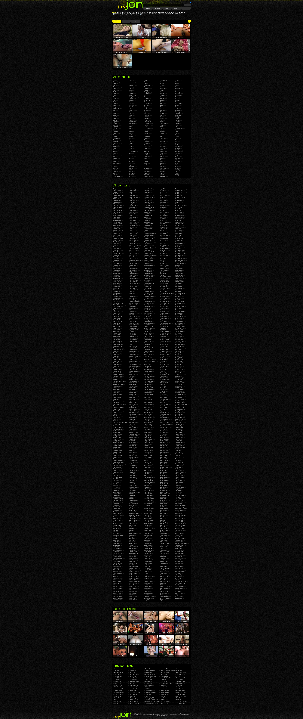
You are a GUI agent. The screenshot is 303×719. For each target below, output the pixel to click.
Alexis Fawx (116, 262)
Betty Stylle (116, 518)
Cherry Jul (132, 298)
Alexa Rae (116, 252)
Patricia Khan (164, 542)
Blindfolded (116, 138)
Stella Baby (178, 391)
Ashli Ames (116, 447)
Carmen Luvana (133, 243)
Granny (146, 108)
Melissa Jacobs (164, 341)
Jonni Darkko (148, 333)
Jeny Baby (147, 280)
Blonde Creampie (181, 12)
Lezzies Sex (164, 699)
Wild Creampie (136, 12)
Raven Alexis (163, 593)
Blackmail (116, 136)
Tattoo (177, 120)
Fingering (131, 166)
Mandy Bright (164, 298)
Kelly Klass (147, 436)
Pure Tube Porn (118, 672)
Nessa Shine (163, 465)
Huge (145, 126)
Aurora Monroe (117, 465)
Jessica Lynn (148, 300)
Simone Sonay (179, 343)
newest (126, 21)
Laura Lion (147, 556)
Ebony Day (132, 698)
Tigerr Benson (179, 482)
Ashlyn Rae (116, 449)
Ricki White (178, 204)
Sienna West (179, 331)
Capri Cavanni (133, 227)
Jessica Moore (148, 301)
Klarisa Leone (148, 490)
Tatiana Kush (179, 436)
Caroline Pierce (133, 250)
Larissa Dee (147, 553)
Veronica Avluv (179, 538)
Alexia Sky (116, 255)
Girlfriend (147, 100)
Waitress (177, 158)
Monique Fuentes (165, 426)
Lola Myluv (163, 233)
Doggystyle (132, 131)
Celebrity (115, 171)
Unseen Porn (118, 690)
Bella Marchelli (117, 507)
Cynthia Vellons (133, 371)
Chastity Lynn (133, 295)
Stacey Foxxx (179, 379)
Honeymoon (147, 123)
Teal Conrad (178, 449)
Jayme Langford (149, 252)
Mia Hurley (163, 359)
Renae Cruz (178, 200)
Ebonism (132, 696)
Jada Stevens (148, 214)
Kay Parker (147, 414)
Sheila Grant (179, 325)
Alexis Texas (117, 270)
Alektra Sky (116, 235)
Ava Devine (116, 480)
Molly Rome (163, 416)
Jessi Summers (148, 290)
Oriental (162, 117)
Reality (162, 155)
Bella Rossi (116, 510)
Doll (130, 133)
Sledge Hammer (180, 353)
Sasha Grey (178, 285)
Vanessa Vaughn (180, 525)
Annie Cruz (116, 412)
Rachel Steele (164, 580)
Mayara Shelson (164, 331)
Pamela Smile (164, 538)
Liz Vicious (163, 220)
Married (146, 175)
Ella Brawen (132, 464)
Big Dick (115, 126)
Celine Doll (132, 277)
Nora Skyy (163, 522)
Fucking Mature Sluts (151, 703)
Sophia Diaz (178, 361)
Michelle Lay (163, 376)
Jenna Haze (147, 263)
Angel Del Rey (117, 356)
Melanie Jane (164, 338)
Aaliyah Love (117, 189)
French (146, 87)
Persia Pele (163, 555)
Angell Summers (118, 384)
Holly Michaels (133, 591)
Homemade (147, 122)
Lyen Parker (163, 270)
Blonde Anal (121, 12)
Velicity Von (178, 535)
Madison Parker (164, 286)
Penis (161, 126)
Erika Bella (132, 489)
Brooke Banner (133, 192)
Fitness (131, 173)
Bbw (114, 113)
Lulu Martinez (164, 262)
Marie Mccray (164, 313)
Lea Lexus (147, 568)
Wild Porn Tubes (119, 692)
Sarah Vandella (179, 281)
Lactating (147, 155)
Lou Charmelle (164, 250)
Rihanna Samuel (180, 205)
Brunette (115, 155)
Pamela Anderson (165, 537)
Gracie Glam (132, 548)
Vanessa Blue (179, 518)
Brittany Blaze (117, 595)
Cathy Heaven (133, 272)
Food (145, 80)
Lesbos (163, 696)
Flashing (131, 175)
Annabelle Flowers (118, 407)
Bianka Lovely (117, 527)
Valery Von (178, 513)
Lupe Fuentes (164, 265)
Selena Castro (179, 301)
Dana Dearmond (133, 383)
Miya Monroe (163, 411)
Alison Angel (116, 286)
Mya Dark (162, 429)
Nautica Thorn (164, 460)
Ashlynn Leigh (117, 452)
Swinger (177, 117)
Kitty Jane (147, 487)
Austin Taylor (117, 472)
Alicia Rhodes (117, 280)
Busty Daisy (132, 204)
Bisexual (115, 131)
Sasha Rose (178, 286)
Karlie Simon (148, 383)
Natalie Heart (163, 449)
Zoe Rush (178, 590)
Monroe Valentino (165, 427)
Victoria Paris (179, 556)
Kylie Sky (147, 522)
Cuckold (131, 107)
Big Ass (115, 120)
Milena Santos (164, 389)
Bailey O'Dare (117, 494)
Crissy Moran (133, 369)
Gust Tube (132, 669)
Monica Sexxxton (165, 421)
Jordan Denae (148, 336)
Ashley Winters (117, 445)
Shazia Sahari (179, 320)
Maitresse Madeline (165, 295)
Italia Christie (148, 202)
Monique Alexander (165, 424)
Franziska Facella (134, 515)
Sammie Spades (180, 260)
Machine (146, 171)
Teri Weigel (178, 460)
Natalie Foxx (163, 447)
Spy (176, 98)
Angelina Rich (117, 379)
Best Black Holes (134, 689)
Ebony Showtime (150, 670)
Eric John (131, 482)
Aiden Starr (116, 219)
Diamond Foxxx (133, 434)
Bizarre (115, 133)
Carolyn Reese (133, 252)
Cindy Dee (132, 333)
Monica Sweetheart (165, 422)
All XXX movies (165, 701)
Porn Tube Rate (134, 674)
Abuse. (166, 715)
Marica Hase (163, 311)
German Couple (117, 13)
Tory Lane (178, 494)
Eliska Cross (132, 462)
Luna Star (162, 263)
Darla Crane (132, 404)
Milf (161, 87)
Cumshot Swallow (178, 13)
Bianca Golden (117, 523)
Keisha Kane (148, 431)
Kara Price (147, 368)
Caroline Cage (133, 247)
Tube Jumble (117, 687)
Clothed (131, 87)
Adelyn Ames (117, 202)
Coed (130, 92)
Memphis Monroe (165, 351)
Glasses (146, 103)
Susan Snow (179, 414)
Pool (161, 136)
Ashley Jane (116, 440)
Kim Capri (147, 475)
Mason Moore (164, 325)
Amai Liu (115, 313)
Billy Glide (116, 532)
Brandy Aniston (117, 553)
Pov (161, 140)
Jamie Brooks (148, 220)
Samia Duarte (179, 257)
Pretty (161, 143)
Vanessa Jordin (179, 523)
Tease (177, 123)
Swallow (177, 113)
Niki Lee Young (164, 490)
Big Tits (115, 128)
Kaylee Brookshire (149, 426)
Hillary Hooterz (133, 583)
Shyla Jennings (179, 328)
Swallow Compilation (119, 15)
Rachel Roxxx (164, 576)
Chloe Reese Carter (134, 313)
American (116, 90)
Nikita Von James (165, 494)
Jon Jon (146, 331)
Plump (161, 135)
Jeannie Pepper (148, 257)
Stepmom (178, 102)
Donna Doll (132, 450)
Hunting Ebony (149, 678)
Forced (146, 83)
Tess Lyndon (179, 462)
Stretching (178, 107)
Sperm (177, 97)
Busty (114, 161)
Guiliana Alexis (133, 551)
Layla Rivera (148, 563)
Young (177, 175)
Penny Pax (163, 548)
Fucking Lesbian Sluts (151, 699)
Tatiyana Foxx (179, 437)
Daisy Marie (132, 379)
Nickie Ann (163, 470)
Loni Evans (163, 240)
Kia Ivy (146, 460)
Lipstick (146, 170)
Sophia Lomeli (179, 364)
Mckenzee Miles (164, 333)
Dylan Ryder (132, 459)
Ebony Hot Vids (134, 703)
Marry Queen (163, 321)
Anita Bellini (116, 389)
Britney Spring (117, 590)
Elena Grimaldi (133, 460)
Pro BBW (179, 676)
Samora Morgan (180, 262)
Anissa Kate (116, 387)
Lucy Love (163, 260)
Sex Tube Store (134, 681)
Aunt (114, 103)
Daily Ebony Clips (134, 692)
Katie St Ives (148, 404)
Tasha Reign (179, 434)
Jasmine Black (148, 235)
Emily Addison (133, 470)
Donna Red (132, 452)
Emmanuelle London (135, 479)
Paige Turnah (163, 535)
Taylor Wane (179, 444)
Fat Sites (147, 696)
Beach (115, 117)
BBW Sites (148, 689)
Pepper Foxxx (164, 550)
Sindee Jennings (180, 346)
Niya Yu (162, 518)
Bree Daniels (117, 560)
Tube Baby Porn (134, 685)
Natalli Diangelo (164, 454)
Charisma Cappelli (134, 280)
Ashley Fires (116, 436)
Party (161, 125)
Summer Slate (179, 407)
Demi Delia (132, 419)
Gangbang (147, 93)
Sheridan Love (179, 326)
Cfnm (114, 173)
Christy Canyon (133, 326)
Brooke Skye (132, 195)
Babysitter (116, 107)
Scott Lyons (178, 298)
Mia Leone (163, 361)
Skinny (177, 83)
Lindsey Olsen (164, 205)
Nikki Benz (163, 497)
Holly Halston (133, 588)
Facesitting (132, 151)
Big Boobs (116, 122)
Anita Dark (116, 396)
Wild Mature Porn (181, 683)
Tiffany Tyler (179, 480)
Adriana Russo (117, 207)
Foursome (147, 85)
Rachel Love (163, 575)
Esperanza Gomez (134, 492)
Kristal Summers (149, 498)
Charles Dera (132, 285)
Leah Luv (147, 573)
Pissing (162, 133)
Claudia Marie (133, 353)
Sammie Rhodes (180, 258)
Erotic (130, 143)
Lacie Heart (147, 533)
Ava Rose (116, 484)
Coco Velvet (132, 358)
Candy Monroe (133, 222)
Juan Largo (147, 339)
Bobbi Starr (116, 543)
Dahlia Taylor (132, 374)
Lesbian (146, 165)
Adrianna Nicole (117, 210)
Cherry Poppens (133, 300)
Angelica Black (117, 374)
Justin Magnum (148, 351)
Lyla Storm (163, 273)
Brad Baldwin (117, 545)
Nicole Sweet (163, 485)
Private (162, 145)
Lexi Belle (147, 585)
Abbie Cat (116, 194)
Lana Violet (147, 545)
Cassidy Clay (133, 265)
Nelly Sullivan (164, 462)
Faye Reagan (132, 507)
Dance (130, 118)
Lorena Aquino (164, 248)
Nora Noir (162, 520)
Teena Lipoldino (179, 454)
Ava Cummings (117, 477)
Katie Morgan (148, 402)
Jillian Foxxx (148, 318)
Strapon (177, 105)
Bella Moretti (116, 508)
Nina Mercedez (164, 515)
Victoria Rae (179, 560)
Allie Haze (116, 290)
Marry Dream (164, 320)
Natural (162, 98)
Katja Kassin (148, 409)
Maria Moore (163, 306)
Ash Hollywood (117, 429)
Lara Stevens (148, 550)
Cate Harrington (133, 270)
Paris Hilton (163, 540)
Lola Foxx (162, 232)
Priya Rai (162, 570)
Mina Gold (163, 394)
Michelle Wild (164, 383)
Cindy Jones (132, 338)
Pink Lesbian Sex (181, 672)
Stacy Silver (178, 387)
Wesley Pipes (179, 575)
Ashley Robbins (117, 442)
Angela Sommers (118, 368)
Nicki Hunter (163, 469)
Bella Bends (116, 505)
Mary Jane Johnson (165, 323)
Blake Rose (116, 533)
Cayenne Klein (133, 273)
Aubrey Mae (116, 457)
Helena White (133, 580)
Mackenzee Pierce (165, 277)
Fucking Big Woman (151, 698)
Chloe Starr (132, 315)
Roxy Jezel (178, 230)
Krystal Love (148, 510)
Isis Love (147, 199)
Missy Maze (163, 406)
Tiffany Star (178, 479)
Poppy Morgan (164, 566)
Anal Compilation (152, 13)
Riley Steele (178, 212)
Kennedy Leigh (148, 454)
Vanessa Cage (179, 520)
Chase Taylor (132, 293)
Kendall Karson (148, 447)
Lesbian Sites (165, 689)
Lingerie (146, 168)
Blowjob (115, 141)
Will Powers (178, 578)
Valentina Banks (180, 505)
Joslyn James (148, 338)
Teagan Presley (179, 445)
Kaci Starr (147, 356)
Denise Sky (132, 421)
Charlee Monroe (133, 283)
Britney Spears (117, 588)
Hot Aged (163, 680)
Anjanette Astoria (118, 401)
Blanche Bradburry (118, 535)
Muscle (162, 97)
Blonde (115, 140)
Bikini (114, 130)
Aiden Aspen (116, 217)
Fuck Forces (117, 681)
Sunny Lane (178, 411)
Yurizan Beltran (179, 586)
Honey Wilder (133, 598)
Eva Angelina (132, 494)
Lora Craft (163, 243)
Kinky (145, 148)
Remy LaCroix (179, 199)
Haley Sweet (132, 556)
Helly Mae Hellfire (134, 581)
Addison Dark (117, 197)
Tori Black (178, 490)
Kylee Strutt (147, 517)
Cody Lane (132, 359)
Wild (176, 168)
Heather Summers (134, 575)
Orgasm (162, 113)
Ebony (130, 140)
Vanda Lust (178, 517)
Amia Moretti (117, 331)
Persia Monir (163, 553)
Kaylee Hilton (148, 427)
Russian (162, 165)
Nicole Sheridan (164, 484)
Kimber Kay (147, 479)
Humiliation (147, 128)
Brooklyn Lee (132, 199)
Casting (115, 168)
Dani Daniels (132, 389)
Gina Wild (131, 540)
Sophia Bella (179, 359)
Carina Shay (132, 228)
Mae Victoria (163, 291)
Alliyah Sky (116, 300)
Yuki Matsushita (180, 583)
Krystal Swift (148, 513)
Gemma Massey (133, 522)
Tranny (177, 136)
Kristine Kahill (148, 503)
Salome (177, 248)
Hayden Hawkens (134, 570)
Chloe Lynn (132, 311)
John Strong (147, 325)
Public (161, 150)
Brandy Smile (117, 555)
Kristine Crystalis (149, 502)
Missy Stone (163, 407)
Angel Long (116, 359)
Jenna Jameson (148, 265)
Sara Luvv (178, 267)
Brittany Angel (117, 593)
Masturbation (163, 80)
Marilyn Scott (164, 315)
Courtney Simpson (134, 366)
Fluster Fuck (180, 669)
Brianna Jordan (117, 573)
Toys (176, 135)
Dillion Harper (133, 442)
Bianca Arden (117, 522)
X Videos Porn (180, 690)
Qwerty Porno (118, 685)
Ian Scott (146, 190)
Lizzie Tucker (164, 225)
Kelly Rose (147, 440)
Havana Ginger (133, 568)
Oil (160, 108)
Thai (176, 126)
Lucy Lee (162, 258)
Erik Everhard (133, 487)
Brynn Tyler (132, 202)
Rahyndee (163, 583)
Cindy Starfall (133, 339)
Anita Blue (116, 392)
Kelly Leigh (147, 437)
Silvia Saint (178, 334)
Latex (145, 158)
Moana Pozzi (163, 412)
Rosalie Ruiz (179, 223)
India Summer (148, 194)
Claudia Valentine (134, 356)
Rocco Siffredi (179, 219)
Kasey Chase (148, 386)
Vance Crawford (180, 515)
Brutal (115, 156)
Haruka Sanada (133, 566)
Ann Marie (116, 402)
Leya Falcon (163, 189)
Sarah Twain (179, 280)
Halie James (132, 560)
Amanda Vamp (117, 316)
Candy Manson (133, 220)
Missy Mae (163, 402)
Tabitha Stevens (180, 422)
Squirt (177, 100)
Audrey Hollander (118, 460)
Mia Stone (163, 369)
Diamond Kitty (133, 437)
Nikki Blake (163, 498)
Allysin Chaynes (118, 303)
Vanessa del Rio (180, 530)
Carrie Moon (132, 255)
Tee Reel (177, 452)
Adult (115, 699)
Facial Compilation (153, 12)
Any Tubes (117, 703)
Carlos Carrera (133, 233)
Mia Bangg (163, 358)
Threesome (178, 128)
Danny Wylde (133, 399)
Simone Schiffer (180, 341)
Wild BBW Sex (180, 681)
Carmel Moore (133, 237)
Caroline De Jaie (133, 248)
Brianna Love (117, 575)
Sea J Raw (178, 300)
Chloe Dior (132, 306)
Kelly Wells (147, 444)
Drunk (130, 138)
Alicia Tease (116, 283)
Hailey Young (132, 555)
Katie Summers (148, 406)
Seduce (162, 171)
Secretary (162, 170)
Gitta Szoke (132, 545)
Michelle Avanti (164, 374)
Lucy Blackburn (164, 255)
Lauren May (147, 558)
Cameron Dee (133, 210)
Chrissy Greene (133, 316)
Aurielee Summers (118, 464)
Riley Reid (178, 210)
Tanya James (179, 427)
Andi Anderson (117, 346)
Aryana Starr (117, 424)
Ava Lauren (116, 482)
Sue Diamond (179, 401)
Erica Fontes (132, 484)
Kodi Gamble (148, 494)
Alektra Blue (116, 233)
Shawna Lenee (179, 316)
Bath (114, 110)
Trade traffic (164, 712)
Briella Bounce (117, 578)
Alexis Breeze (117, 258)
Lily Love (162, 204)
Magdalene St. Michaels (167, 293)
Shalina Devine (179, 311)
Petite (161, 130)
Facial (130, 153)
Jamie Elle (147, 222)
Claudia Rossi (133, 354)
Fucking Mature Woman (168, 670)
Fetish (130, 163)
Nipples (162, 100)
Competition (132, 95)
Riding (161, 161)
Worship (177, 170)
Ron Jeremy (178, 222)
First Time (132, 168)
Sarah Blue (178, 272)
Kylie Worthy (148, 523)
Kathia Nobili (148, 392)
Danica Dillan (132, 392)
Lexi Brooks (147, 588)
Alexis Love (116, 265)
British (115, 153)
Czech (130, 115)
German (146, 97)
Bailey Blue (116, 489)
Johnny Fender (148, 328)
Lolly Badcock (164, 235)
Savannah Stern (180, 293)
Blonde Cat (116, 538)
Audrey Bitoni (117, 459)
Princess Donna (164, 568)
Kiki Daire (147, 472)
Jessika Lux (147, 311)
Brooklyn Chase (133, 197)
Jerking (146, 145)
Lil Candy (162, 197)
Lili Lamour (163, 199)
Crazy (130, 103)
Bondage (115, 145)
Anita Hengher (117, 397)
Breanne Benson (118, 558)
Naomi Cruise (164, 439)
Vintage (177, 153)
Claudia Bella (132, 348)
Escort (130, 145)
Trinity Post (178, 498)
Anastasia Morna (118, 343)
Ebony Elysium (133, 699)
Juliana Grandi (148, 348)
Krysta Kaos (147, 505)
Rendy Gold (178, 202)
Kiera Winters (148, 470)
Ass (114, 100)
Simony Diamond (180, 344)
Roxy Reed (178, 235)
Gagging (146, 92)
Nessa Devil (163, 464)
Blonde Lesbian (162, 12)
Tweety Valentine (180, 502)
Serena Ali (178, 305)
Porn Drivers (117, 683)
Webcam (177, 160)
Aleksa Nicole (117, 232)
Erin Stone (132, 490)
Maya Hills (163, 330)
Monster (162, 93)
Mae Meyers (163, 290)
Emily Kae (132, 472)
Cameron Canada (134, 209)
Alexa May (116, 248)
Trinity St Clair (179, 500)
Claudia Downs (133, 351)
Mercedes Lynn (164, 354)
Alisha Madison (117, 285)
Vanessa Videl (179, 528)
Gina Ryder (132, 538)
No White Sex (149, 681)
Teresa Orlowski (180, 459)
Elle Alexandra (133, 467)
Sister (177, 82)
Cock (130, 90)
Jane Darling (148, 228)
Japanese (147, 141)
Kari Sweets (147, 373)
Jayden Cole (148, 245)
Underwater (178, 145)
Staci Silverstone (180, 383)
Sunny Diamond (180, 409)
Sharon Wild (178, 315)
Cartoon (115, 165)
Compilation (132, 97)
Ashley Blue (116, 432)
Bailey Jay (116, 492)
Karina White (148, 379)
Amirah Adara (117, 333)
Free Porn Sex (165, 703)
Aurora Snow (117, 467)
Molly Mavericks (164, 414)
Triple (176, 138)
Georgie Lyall (132, 525)
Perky (161, 128)
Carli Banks (132, 232)
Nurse (161, 103)
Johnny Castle (148, 326)
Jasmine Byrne (148, 237)
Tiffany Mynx (179, 474)
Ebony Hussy (118, 669)
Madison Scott (164, 288)
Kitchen (146, 151)
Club (130, 88)
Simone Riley (179, 339)
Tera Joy (177, 455)
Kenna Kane (147, 452)
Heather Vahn (133, 576)
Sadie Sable (178, 245)
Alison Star (116, 288)
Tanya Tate (178, 429)
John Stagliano (148, 323)
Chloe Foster (132, 308)
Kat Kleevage (148, 391)
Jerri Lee (146, 281)
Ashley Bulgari (117, 434)
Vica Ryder (178, 547)
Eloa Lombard (133, 469)
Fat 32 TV (148, 694)
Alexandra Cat (117, 253)
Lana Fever (147, 543)
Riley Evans (178, 207)
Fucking (146, 88)
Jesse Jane (147, 286)
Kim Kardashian (148, 477)
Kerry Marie (147, 457)
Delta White (132, 417)
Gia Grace (132, 527)
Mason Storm (164, 326)
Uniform (177, 146)
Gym (145, 112)
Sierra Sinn (178, 333)
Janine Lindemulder (150, 233)
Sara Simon (178, 268)
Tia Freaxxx (178, 467)
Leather (146, 161)
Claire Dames (133, 341)
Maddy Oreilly (164, 278)
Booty (114, 148)
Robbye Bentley (180, 215)
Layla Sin (147, 566)
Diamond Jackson (134, 436)
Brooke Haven (133, 194)
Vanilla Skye (179, 533)
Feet (130, 160)
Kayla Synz (147, 422)
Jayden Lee (147, 248)
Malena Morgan (164, 296)
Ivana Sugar (147, 205)
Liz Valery (163, 219)
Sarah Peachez (179, 277)
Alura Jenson (117, 306)
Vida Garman (179, 563)
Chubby (131, 80)
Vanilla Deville (179, 532)
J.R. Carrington (148, 210)
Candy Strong (133, 223)
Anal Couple (126, 13)
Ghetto (146, 98)
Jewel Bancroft (148, 313)
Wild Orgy (128, 12)
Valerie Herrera (179, 510)
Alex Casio (116, 242)
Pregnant (162, 141)
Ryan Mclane (179, 238)
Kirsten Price (148, 484)
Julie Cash (147, 349)
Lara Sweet (147, 551)
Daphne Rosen (133, 401)
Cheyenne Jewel (133, 303)
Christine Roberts (134, 325)
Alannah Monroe (118, 230)
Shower (177, 80)
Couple (131, 102)
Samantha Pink (179, 252)
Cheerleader (116, 176)
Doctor (131, 130)
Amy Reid (116, 338)
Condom (131, 98)
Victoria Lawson (180, 555)
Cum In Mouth (136, 15)
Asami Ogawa (117, 427)
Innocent (146, 133)
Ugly (176, 141)
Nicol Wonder (164, 475)
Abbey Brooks (117, 192)
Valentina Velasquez (181, 508)
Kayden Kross (148, 417)
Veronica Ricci (179, 542)
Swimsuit (178, 115)
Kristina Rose (148, 500)
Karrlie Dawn (148, 384)
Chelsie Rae (132, 296)
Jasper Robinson (149, 242)
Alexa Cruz (116, 245)
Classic (131, 82)
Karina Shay (147, 378)
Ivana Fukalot (148, 204)
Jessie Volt (147, 308)
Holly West (132, 595)
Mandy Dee (163, 300)
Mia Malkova (163, 364)
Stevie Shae (178, 397)
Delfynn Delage (133, 416)
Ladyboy (146, 156)
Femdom (131, 161)
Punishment (163, 151)
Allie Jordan (116, 293)
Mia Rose (162, 368)
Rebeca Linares (179, 189)
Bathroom (116, 112)
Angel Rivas (116, 364)
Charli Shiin (132, 288)
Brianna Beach (117, 570)
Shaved (162, 173)
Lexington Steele (149, 596)
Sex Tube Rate (133, 680)
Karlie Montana (148, 381)
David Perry (132, 407)
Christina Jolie (133, 320)
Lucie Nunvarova (165, 252)
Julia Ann (147, 343)
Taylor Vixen (179, 442)
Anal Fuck (160, 13)
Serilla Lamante (179, 306)
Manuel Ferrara (164, 301)
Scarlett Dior (179, 295)
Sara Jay (178, 265)
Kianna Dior (147, 462)
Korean (146, 153)
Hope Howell (148, 189)
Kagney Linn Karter (149, 361)
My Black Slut (180, 670)
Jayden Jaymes (148, 247)
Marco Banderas (164, 303)
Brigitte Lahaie (117, 583)
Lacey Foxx (147, 530)
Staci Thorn (178, 384)
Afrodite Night (117, 212)
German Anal (134, 13)
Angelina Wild (117, 383)
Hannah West (133, 565)
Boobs (115, 146)
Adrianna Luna (117, 209)
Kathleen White (148, 394)
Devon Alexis (132, 427)
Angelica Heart (117, 376)
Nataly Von (163, 457)
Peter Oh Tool (164, 558)
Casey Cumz (132, 257)
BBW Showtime (149, 687)
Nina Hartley (163, 510)
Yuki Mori (178, 585)
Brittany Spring (117, 598)
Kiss (145, 150)
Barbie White (117, 500)
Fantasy (131, 156)
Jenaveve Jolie (148, 260)
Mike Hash (163, 386)
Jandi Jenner (148, 227)
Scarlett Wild (179, 296)
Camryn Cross (133, 214)
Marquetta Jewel (164, 318)
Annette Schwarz (118, 411)
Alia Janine (116, 272)
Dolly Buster (132, 444)
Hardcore (147, 117)
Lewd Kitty (164, 698)
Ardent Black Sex (134, 687)
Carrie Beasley (133, 253)
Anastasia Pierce (118, 344)
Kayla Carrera (148, 419)
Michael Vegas (164, 373)
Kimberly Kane (148, 482)
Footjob (146, 82)
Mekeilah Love (164, 336)
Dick (130, 125)
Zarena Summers (180, 588)
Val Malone (178, 503)
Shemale (162, 176)
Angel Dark (116, 354)
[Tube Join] (127, 9)
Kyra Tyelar (147, 527)
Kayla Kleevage (148, 421)
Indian (146, 131)
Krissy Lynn (147, 497)
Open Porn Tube (181, 696)
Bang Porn (132, 676)
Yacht (177, 171)
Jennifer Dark (148, 272)
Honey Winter (133, 600)
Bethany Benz (117, 513)
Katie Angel (147, 396)
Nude (161, 102)
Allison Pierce (117, 298)
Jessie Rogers (148, 306)
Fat (130, 158)
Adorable (115, 83)
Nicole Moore (164, 480)
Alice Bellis (116, 275)
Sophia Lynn (178, 366)
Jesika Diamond (149, 283)
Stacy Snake (179, 389)
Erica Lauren (132, 485)
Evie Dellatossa (133, 503)
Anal (114, 92)
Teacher (177, 122)
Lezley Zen (163, 192)
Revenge (162, 160)
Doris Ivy (131, 454)
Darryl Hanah (132, 406)
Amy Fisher (116, 336)
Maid (145, 173)
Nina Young (163, 517)
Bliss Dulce (116, 537)
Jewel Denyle (148, 315)
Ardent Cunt (148, 669)
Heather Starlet (133, 573)
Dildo (130, 126)
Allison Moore (117, 296)
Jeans (146, 143)
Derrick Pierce (133, 422)
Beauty (115, 118)
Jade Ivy (146, 217)
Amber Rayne (117, 325)
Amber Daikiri (117, 320)
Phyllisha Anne (164, 563)
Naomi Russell (164, 440)
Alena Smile (116, 237)
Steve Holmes (179, 396)
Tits (176, 133)
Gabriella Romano (134, 520)
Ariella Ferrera (117, 421)
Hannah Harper (133, 563)
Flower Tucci (132, 510)
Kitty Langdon (148, 489)
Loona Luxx (163, 242)
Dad (130, 117)
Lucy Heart (163, 257)
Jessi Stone (147, 288)
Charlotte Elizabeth (134, 290)
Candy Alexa (132, 217)
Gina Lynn (132, 537)
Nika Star (162, 489)
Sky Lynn (178, 349)
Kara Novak (147, 366)
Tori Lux (177, 492)
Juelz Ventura (148, 341)
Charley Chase (133, 286)
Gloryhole (147, 105)
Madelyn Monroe (164, 281)
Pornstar (162, 138)
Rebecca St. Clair (180, 192)
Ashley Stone (117, 444)
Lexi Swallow (148, 593)
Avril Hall (115, 485)
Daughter (131, 120)
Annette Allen (117, 409)
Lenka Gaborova (149, 581)
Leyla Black (163, 190)
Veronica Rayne (180, 540)
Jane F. (146, 230)
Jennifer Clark (148, 270)
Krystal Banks (148, 507)
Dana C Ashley (133, 381)
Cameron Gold (133, 212)
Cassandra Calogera (135, 260)
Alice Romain (117, 278)
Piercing (162, 131)
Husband (146, 130)
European (128, 15)
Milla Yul (162, 392)
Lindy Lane (163, 207)
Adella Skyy (116, 200)
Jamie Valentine (148, 223)
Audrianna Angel (118, 462)
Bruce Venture (133, 200)
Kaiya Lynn (147, 363)
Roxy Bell (178, 228)
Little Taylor (163, 217)
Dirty (130, 128)
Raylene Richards (165, 598)
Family (131, 155)
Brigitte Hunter (117, 581)
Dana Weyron (133, 386)
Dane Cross (132, 387)
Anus (114, 95)
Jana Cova (147, 225)
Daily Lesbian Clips (150, 692)
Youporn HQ (117, 696)
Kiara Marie (147, 464)
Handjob (146, 115)
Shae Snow (178, 310)
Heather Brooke (133, 571)
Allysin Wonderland (118, 305)
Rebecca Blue (179, 190)
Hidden (146, 120)
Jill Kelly (146, 316)
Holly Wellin (132, 593)
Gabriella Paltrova (134, 518)
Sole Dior (178, 354)
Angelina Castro (117, 378)
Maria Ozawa (164, 308)
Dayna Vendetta (133, 409)
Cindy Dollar (132, 334)
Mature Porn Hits (181, 692)
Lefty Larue (147, 575)
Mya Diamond (164, 431)
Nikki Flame (163, 503)
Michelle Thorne (164, 381)
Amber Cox (116, 318)
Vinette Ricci (179, 566)
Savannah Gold (179, 291)
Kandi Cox (147, 364)
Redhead (162, 156)
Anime (115, 93)
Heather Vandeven (134, 578)
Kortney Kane (148, 495)
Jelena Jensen (148, 258)
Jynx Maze (147, 353)
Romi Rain (178, 220)
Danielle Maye (133, 396)
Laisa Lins (147, 538)
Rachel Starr (163, 578)
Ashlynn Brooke (117, 450)
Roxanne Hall (179, 225)
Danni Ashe (132, 397)
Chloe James (132, 310)
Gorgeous (147, 107)
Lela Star (146, 578)
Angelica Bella (117, 373)
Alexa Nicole (116, 250)
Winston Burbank (180, 580)
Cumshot (131, 110)
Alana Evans (116, 227)
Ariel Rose (116, 419)
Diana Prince (132, 440)
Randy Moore (164, 590)
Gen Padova (132, 523)
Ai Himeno (116, 214)
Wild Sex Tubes (118, 694)
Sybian (177, 118)
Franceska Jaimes (134, 513)
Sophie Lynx (178, 371)
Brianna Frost (117, 571)
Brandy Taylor (117, 556)
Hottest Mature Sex (166, 683)
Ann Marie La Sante (119, 404)
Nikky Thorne (164, 508)
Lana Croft (147, 542)
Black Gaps (132, 690)
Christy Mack (133, 328)
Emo (130, 141)
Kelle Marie (147, 432)
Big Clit (115, 123)
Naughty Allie (163, 459)
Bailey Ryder (117, 495)
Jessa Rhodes (148, 285)
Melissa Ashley (164, 339)
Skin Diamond (179, 348)
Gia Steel (131, 530)
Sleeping (177, 87)
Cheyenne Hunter (134, 301)
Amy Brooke (116, 334)
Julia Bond (147, 344)
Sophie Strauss (179, 374)
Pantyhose (163, 123)
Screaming (163, 168)
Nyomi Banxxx (164, 525)
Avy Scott (116, 487)
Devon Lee (132, 429)
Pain (161, 120)
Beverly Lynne (117, 520)
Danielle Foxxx (133, 394)
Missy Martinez (164, 404)
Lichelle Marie (164, 195)
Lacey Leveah (148, 532)
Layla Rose (147, 565)
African (115, 85)
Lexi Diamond (148, 590)
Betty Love (116, 517)
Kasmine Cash (148, 387)
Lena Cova (147, 580)
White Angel (178, 576)
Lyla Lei (162, 272)
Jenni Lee (147, 268)
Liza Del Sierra (164, 222)
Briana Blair (116, 568)
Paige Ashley (163, 533)
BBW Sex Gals (149, 685)
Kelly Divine (147, 434)
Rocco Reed (179, 217)
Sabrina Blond (179, 240)
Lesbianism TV (165, 685)
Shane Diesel (179, 313)
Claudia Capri (133, 349)
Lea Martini (147, 570)
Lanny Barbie (148, 548)
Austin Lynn (116, 470)
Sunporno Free (181, 703)
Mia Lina (162, 363)
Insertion (146, 135)
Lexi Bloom (147, 586)
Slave (177, 85)
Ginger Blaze (132, 542)
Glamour (146, 102)
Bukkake (115, 158)
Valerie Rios (178, 512)
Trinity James (179, 497)
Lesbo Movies (165, 692)
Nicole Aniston (164, 477)
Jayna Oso (147, 253)
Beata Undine (117, 502)
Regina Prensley (180, 197)
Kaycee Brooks (148, 416)
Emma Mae (132, 475)
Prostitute (162, 148)
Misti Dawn (163, 409)
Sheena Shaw (179, 323)
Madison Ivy (163, 285)
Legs (145, 163)
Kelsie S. (146, 445)
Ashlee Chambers (118, 431)
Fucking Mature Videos (167, 669)
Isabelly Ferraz (148, 197)
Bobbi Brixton (117, 542)
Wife (176, 166)
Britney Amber (117, 585)
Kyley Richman (148, 520)
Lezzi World (117, 674)
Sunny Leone (179, 412)
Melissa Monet (164, 344)
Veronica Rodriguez (181, 543)
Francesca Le (133, 512)
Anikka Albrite (117, 386)
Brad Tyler (116, 547)
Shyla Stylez (179, 330)
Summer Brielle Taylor (181, 404)
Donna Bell (132, 449)
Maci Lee (162, 275)
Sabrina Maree (179, 242)
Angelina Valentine (118, 381)
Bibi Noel (115, 530)
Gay (145, 95)
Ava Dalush (116, 479)
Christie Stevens (133, 318)
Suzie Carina (179, 417)
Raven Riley (163, 595)
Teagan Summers (180, 447)
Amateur (115, 87)
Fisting (131, 171)
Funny (146, 90)
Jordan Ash (147, 334)
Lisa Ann (162, 210)
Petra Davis (163, 560)
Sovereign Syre (179, 378)
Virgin (177, 155)
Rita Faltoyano (179, 214)
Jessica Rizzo (148, 303)
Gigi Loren (132, 535)
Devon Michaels (133, 431)
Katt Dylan (147, 411)
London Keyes (164, 238)
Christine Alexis (133, 323)
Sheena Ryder (179, 321)
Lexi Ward (147, 595)
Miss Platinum (164, 401)
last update (157, 8)
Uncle (177, 143)
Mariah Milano (164, 310)
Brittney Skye (133, 189)
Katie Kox (147, 401)
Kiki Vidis (147, 474)
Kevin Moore (148, 459)
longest (167, 8)
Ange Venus (116, 353)
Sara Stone (178, 270)
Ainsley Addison (117, 223)
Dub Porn (116, 670)
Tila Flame (178, 484)
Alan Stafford (117, 225)
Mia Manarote (164, 366)
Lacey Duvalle (148, 528)
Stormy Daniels (179, 399)
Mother (162, 95)
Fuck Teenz (164, 674)
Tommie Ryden (179, 487)
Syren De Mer (179, 419)
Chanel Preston (133, 278)
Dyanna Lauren (133, 457)
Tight (176, 130)
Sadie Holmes (179, 243)
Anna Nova (116, 406)
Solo (176, 90)
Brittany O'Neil (117, 596)
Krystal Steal (148, 512)
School (162, 166)
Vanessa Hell (179, 522)
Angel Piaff (116, 361)
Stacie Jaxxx (179, 386)
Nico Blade (163, 474)
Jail (145, 140)
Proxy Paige (163, 571)
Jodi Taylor (147, 320)
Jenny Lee (147, 278)
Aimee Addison (117, 220)
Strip (176, 108)
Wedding (177, 161)
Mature (162, 82)
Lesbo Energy (165, 690)
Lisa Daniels (163, 212)
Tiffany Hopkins (179, 472)
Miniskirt (162, 88)
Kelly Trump (147, 442)
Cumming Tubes (150, 690)
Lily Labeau (163, 202)
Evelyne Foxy (133, 502)
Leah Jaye (147, 571)
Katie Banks (147, 397)
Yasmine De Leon (180, 581)
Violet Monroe (179, 568)
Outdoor (162, 118)
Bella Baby (116, 503)
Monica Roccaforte (165, 419)
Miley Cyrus (163, 391)
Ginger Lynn (132, 543)
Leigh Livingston (149, 576)
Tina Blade (178, 485)
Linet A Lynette (164, 209)
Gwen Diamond (133, 553)
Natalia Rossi (164, 444)
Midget (162, 85)
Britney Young (117, 591)
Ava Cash (116, 475)
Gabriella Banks (133, 517)
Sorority (177, 92)
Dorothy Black (133, 455)
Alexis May (116, 267)
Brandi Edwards (117, 550)
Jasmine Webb (148, 240)
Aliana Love (116, 273)
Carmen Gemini (133, 240)
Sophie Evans (179, 369)
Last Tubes (117, 678)
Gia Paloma (132, 528)
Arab (114, 97)
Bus (114, 160)
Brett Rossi (116, 565)
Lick (145, 166)
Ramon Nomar (164, 588)
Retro (161, 158)
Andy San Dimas (118, 349)
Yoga (176, 173)
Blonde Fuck (171, 12)
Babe (114, 105)
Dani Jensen (132, 391)
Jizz (145, 146)
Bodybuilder (116, 143)
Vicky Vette (178, 550)
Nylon (161, 105)
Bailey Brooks (117, 490)
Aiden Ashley (117, 215)
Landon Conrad (148, 547)
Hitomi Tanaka (133, 586)
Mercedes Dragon (165, 353)
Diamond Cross (133, 432)
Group (146, 110)
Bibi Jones (116, 528)
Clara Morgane (133, 346)
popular (148, 8)
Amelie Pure (116, 328)
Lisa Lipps (163, 214)
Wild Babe (144, 12)
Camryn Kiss (132, 215)
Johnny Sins (147, 330)
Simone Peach (179, 338)
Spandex (177, 93)
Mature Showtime (150, 674)
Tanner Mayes (179, 426)
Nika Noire (163, 487)
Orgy (161, 115)
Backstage (116, 108)
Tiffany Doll (178, 470)
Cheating (115, 175)
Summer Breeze (180, 402)
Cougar (131, 100)
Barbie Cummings (118, 498)
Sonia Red (178, 356)
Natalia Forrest (164, 442)
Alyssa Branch (117, 310)
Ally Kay (115, 301)
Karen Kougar (148, 371)
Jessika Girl (147, 310)
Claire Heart (132, 343)
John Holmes (148, 321)
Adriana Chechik (118, 204)
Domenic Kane (133, 445)
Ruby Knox (178, 237)
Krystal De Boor (149, 508)
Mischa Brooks (164, 399)
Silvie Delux (178, 336)
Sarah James (179, 273)
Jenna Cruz (147, 262)
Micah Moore (163, 371)
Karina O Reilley (149, 376)
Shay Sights (178, 318)
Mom (161, 90)
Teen (176, 125)
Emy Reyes (132, 480)
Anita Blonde (116, 391)
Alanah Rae (116, 228)
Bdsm (114, 115)
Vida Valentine (179, 565)
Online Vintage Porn (182, 701)
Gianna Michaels (133, 533)
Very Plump (179, 680)
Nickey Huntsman (165, 467)
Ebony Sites (148, 672)
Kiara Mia (147, 465)
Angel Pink (116, 363)
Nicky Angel (163, 472)
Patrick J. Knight (164, 543)
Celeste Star (132, 275)
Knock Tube (132, 672)
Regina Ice (178, 195)
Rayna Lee (163, 600)
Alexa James (117, 247)
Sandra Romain (179, 263)
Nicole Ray (163, 482)
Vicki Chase (178, 548)
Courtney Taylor (133, 368)
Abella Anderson (118, 195)
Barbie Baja (116, 497)
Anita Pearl (116, 399)
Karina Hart (147, 374)
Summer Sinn (179, 406)
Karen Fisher (148, 369)
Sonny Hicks (179, 358)
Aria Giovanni (117, 416)
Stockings (178, 103)
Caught (115, 170)
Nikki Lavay (163, 505)
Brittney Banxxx (117, 600)
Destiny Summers (134, 426)
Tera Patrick (178, 457)
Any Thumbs (117, 701)
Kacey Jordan (148, 354)
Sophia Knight (179, 363)
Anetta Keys (116, 351)
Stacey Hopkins (180, 381)
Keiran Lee (147, 429)
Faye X (131, 508)
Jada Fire (147, 212)
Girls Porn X (179, 687)
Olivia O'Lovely (164, 530)
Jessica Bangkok (149, 291)
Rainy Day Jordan (165, 586)
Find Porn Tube (180, 694)
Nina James (163, 512)
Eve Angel (132, 498)
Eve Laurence (133, 500)
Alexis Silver (116, 268)
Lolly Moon (163, 237)
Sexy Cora (178, 308)
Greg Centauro (133, 550)
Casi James (132, 258)
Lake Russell (148, 540)
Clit (130, 83)
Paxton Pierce (164, 545)
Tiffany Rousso (179, 477)
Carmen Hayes (133, 242)
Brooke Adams (133, 190)
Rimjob (162, 163)
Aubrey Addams (117, 455)
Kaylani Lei (147, 424)
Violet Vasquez (179, 570)
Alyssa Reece (117, 311)
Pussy (161, 153)
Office (161, 107)
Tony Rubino (179, 489)
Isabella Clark (148, 195)
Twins (177, 140)
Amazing (115, 88)
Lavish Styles (148, 561)
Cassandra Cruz (133, 262)
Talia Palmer (179, 424)
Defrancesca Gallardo (135, 414)
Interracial (147, 136)
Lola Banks (163, 230)
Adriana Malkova (118, 205)
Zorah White (178, 598)
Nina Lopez (163, 513)
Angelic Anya (117, 369)
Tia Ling (177, 469)
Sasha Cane (178, 283)
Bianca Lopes (117, 525)
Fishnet (131, 170)
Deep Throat (132, 122)
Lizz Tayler (163, 223)
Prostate (162, 146)
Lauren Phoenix (148, 560)
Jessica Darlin (148, 293)
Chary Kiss (132, 291)
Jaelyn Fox (147, 219)
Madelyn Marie (164, 280)
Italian (146, 138)
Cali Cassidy (132, 207)
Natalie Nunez (164, 450)
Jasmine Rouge (148, 238)
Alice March (116, 277)
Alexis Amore (117, 257)
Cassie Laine (132, 267)
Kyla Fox (146, 515)
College (131, 93)
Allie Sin (115, 295)
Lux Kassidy (163, 268)
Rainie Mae (163, 585)
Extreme (131, 150)
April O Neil (116, 414)
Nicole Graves (164, 479)
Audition (115, 102)
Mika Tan (162, 384)
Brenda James (117, 563)
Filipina (131, 165)
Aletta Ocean (117, 240)
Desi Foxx (132, 424)
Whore (177, 165)
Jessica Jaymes (149, 296)
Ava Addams (116, 474)
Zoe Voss (178, 591)
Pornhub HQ (117, 680)
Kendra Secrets (148, 450)
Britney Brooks (117, 586)
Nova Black (163, 523)
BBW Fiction (148, 683)
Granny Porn (164, 676)
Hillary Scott (132, 585)
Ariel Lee (115, 417)
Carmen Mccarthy (134, 245)
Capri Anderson (133, 225)
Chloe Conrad (133, 305)
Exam (130, 146)
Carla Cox (132, 230)
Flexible (131, 176)
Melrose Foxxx (164, 349)
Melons (162, 83)
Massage (147, 176)
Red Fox (177, 194)
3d (113, 80)
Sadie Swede (179, 247)
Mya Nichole (163, 434)
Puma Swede (163, 573)
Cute (130, 113)
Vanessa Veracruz (180, 527)
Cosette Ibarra (133, 363)
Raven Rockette (164, 596)
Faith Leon (132, 505)
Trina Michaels (179, 495)
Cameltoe (116, 163)
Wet (176, 163)
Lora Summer (164, 245)
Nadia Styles (163, 437)
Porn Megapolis (180, 674)
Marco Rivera (164, 305)
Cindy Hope (132, 336)
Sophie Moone (179, 373)
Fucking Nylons (165, 672)
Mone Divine (163, 417)
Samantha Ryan (180, 253)
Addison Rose (117, 199)
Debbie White (133, 411)
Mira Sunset (163, 397)
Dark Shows (133, 694)
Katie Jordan (148, 399)
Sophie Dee (178, 368)
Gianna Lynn (132, 532)
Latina (146, 160)
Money (162, 92)
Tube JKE (179, 699)
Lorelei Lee (163, 247)
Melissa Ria (163, 346)
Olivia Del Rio (164, 528)
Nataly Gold (163, 455)
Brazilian (115, 150)
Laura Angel (147, 555)
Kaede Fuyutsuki (149, 359)
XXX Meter (179, 685)
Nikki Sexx (163, 507)
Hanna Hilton (132, 561)
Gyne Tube (132, 670)
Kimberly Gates (148, 480)
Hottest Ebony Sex (150, 676)
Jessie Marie (148, 305)
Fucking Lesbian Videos (152, 701)
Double (131, 136)
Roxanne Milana (180, 227)
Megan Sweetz (164, 334)
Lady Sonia (147, 537)
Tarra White (178, 432)
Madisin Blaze (164, 283)
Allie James (116, 291)
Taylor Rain (178, 440)
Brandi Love (116, 551)
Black (114, 135)
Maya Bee (163, 328)
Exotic (130, 148)
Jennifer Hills (148, 273)
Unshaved (178, 148)
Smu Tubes (132, 683)
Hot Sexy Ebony (118, 676)
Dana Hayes (132, 384)
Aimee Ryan (116, 222)
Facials (143, 15)
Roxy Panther (179, 232)
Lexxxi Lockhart (149, 598)
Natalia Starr (163, 445)
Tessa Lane (178, 464)
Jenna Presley (148, 267)
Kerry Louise (148, 455)
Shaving (162, 175)
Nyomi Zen (163, 527)
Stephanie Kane (179, 394)
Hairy (145, 113)
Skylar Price (179, 351)
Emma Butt (132, 474)
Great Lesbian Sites (166, 678)
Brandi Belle (116, 548)
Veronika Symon (180, 545)
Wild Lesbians (168, 13)
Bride (114, 151)
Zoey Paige (178, 596)
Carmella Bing (133, 238)
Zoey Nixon (178, 595)
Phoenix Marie (164, 561)
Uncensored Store (119, 689)
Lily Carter (163, 200)
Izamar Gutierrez (149, 209)
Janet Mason (148, 232)
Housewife (147, 125)
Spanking (178, 95)
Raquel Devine (164, 591)
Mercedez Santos (165, 356)
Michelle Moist (164, 378)
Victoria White (179, 561)
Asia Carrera (117, 454)
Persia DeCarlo (164, 551)
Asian (114, 98)
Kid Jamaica (147, 467)
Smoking (177, 88)
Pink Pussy (163, 565)
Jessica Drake (148, 295)
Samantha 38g (179, 250)
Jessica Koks (148, 298)
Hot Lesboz (164, 681)
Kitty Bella (147, 485)
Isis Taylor (147, 200)
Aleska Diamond (118, 238)
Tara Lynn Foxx (179, 431)
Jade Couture (148, 215)
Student (177, 110)
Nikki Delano (163, 502)
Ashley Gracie (117, 437)
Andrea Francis (117, 348)
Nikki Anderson (164, 495)
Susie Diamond (179, 416)
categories (176, 8)
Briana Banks (117, 566)
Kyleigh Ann (147, 518)
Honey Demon (133, 596)
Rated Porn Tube (134, 678)
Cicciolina (131, 331)
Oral (161, 112)
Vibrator (177, 151)
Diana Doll (132, 439)
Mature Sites (149, 680)
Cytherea (131, 373)
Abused (115, 82)
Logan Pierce (163, 228)
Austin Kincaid (117, 469)
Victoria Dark (179, 553)
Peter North (163, 556)
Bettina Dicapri (117, 515)
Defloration (132, 123)
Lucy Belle (163, 253)
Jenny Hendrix (148, 277)
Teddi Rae (178, 450)
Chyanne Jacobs (133, 330)
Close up (131, 85)
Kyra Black (147, 525)
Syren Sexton (179, 421)
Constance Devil (133, 361)
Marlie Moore (163, 316)
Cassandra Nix (133, 263)
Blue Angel (116, 540)
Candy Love (132, 219)
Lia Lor (162, 194)
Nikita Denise (164, 492)
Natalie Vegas (164, 452)
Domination (132, 135)
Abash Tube (117, 698)
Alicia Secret (117, 281)
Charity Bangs (133, 281)
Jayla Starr (147, 250)
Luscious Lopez (164, 267)
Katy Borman (148, 412)
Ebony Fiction (133, 701)
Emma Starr (132, 477)
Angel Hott (116, 358)
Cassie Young (133, 268)
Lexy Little (147, 600)
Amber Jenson (117, 321)
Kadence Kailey (148, 358)
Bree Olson (116, 561)
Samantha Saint (180, 255)
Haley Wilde (132, 558)
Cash (114, 166)
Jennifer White (148, 275)
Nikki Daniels (164, 500)
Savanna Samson (180, 290)
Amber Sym (116, 326)
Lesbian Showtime (166, 687)
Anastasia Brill (117, 341)
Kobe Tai (146, 492)
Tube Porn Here (180, 698)
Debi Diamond (133, 412)
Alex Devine (116, 243)
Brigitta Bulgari (117, 580)
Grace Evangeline (134, 547)
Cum (130, 108)
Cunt (130, 112)
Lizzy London (164, 227)
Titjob (176, 131)
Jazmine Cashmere (150, 255)
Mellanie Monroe (164, 348)
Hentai (146, 118)
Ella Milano (132, 465)
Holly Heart (132, 590)
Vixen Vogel (178, 573)
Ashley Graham (117, 439)
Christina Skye (133, 321)
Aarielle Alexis (117, 190)
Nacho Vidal (163, 436)
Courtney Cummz (134, 364)
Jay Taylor (147, 243)
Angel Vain (116, 366)
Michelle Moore (164, 379)
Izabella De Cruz (149, 207)
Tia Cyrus (178, 465)
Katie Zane (147, 407)
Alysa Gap (116, 308)
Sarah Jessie (179, 275)
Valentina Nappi (179, 507)
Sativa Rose (178, 288)
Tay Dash (178, 439)
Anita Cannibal (117, 394)
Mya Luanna (163, 432)
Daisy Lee (132, 376)
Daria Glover (132, 402)
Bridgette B (116, 576)
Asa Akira (116, 426)
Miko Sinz (163, 387)
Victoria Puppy (179, 558)
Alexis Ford (116, 263)
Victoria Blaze (179, 551)
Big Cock (115, 125)
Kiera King (147, 469)
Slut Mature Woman (182, 678)
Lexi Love (147, 591)
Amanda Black (117, 315)
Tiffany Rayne (179, 475)
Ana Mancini (116, 339)
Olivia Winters (164, 532)
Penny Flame (163, 547)
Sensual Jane (179, 303)
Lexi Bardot (147, 583)
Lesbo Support (165, 694)
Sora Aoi (177, 376)
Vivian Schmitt (179, 571)
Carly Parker (132, 235)
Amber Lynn (116, 323)
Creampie (131, 105)
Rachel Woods (164, 581)
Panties (162, 122)
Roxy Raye (178, 233)
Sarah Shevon (179, 278)
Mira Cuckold (164, 396)
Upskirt (177, 150)
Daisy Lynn (132, 378)
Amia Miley (116, 330)
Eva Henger (132, 495)
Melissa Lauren (164, 343)
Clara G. (131, 344)
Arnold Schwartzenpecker (120, 422)
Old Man (162, 110)
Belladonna (116, 512)
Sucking (177, 112)
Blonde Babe (143, 13)
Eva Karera (132, 497)
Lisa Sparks (163, 215)
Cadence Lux (132, 205)
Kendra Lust (147, 449)
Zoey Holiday (179, 593)
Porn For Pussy (180, 689)
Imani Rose (147, 192)
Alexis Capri (116, 260)
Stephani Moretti (180, 392)
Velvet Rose (178, 537)
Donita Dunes (133, 447)
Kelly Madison (148, 439)
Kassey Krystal (148, 389)
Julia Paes (147, 346)
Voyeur (177, 156)
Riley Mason (179, 209)
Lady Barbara (148, 535)
